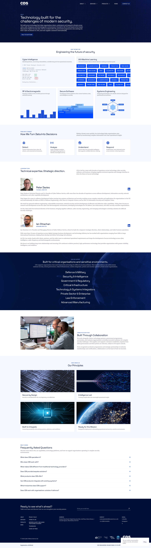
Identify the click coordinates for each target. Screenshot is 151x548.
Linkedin (124, 519)
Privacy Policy (33, 517)
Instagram (124, 521)
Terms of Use (32, 519)
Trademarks (32, 526)
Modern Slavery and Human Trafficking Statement (37, 523)
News (21, 525)
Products (23, 522)
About (22, 517)
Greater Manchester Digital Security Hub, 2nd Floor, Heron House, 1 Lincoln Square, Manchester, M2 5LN (76, 519)
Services (22, 519)
